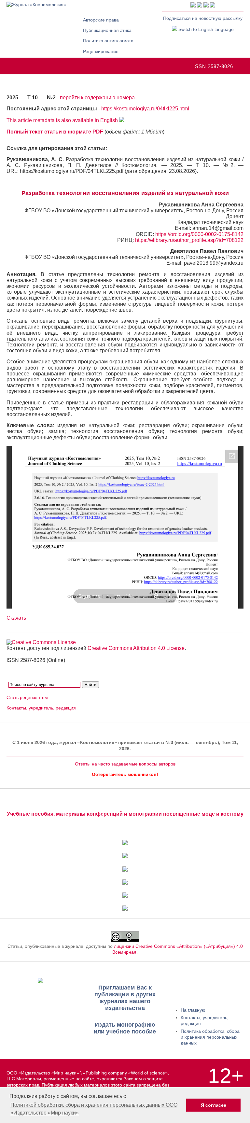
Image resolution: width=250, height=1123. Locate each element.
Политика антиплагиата (108, 40)
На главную (193, 1010)
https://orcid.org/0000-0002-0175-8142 (199, 234)
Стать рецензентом (27, 697)
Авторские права (101, 19)
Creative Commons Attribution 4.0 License (136, 648)
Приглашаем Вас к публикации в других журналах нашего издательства (125, 997)
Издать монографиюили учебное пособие (125, 1028)
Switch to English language (205, 29)
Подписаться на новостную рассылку (203, 18)
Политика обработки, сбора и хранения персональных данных (210, 1037)
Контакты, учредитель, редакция (41, 707)
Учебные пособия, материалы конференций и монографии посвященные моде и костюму (125, 814)
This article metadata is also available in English (63, 120)
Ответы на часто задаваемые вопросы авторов (125, 763)
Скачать (16, 618)
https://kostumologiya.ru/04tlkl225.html (145, 108)
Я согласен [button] (213, 1105)
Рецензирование (100, 51)
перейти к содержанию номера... (99, 97)
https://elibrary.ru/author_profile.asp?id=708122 (189, 240)
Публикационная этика (107, 30)
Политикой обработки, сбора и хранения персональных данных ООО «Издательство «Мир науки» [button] (93, 1109)
